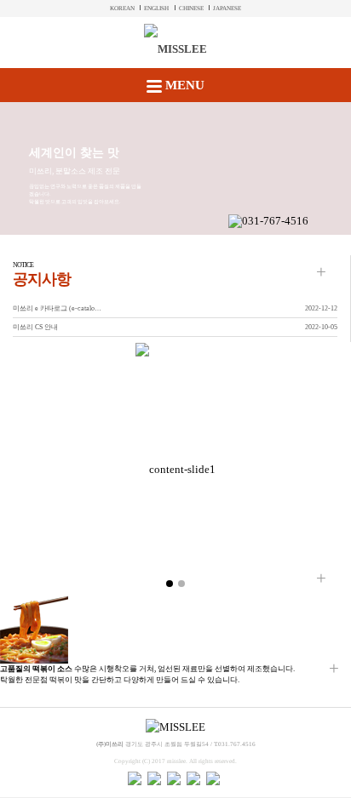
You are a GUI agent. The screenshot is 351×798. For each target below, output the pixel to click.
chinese (191, 8)
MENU (183, 85)
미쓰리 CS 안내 (35, 327)
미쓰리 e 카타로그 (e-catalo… (57, 308)
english (156, 8)
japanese (227, 8)
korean (122, 8)
